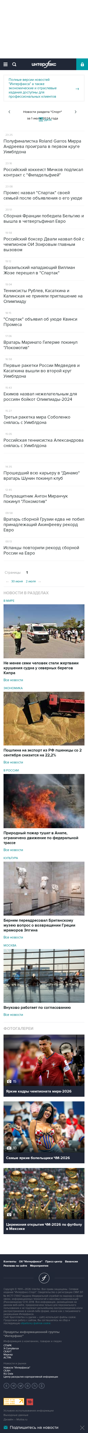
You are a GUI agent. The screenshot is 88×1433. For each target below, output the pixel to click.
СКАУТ (7, 1351)
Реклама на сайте (15, 1266)
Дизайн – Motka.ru (15, 1419)
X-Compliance (11, 1348)
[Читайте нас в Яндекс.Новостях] (7, 1386)
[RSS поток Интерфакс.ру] (35, 1386)
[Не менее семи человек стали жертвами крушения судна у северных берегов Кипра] (44, 657)
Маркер (8, 1354)
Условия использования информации (29, 1410)
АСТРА (7, 1357)
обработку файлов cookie (35, 1323)
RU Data (8, 1373)
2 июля (34, 581)
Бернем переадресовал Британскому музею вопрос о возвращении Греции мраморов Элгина (39, 925)
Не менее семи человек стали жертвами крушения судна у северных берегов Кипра (41, 668)
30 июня (14, 581)
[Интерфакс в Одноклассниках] (42, 1386)
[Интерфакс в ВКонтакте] (28, 1386)
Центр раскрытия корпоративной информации (31, 1376)
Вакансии (71, 1261)
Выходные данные (16, 1415)
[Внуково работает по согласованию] (44, 1002)
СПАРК (8, 1345)
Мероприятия (39, 1266)
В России (11, 770)
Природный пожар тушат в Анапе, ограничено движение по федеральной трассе (41, 838)
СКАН (7, 1370)
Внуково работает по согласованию (37, 1007)
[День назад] (9, 111)
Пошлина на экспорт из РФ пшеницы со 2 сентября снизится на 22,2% (43, 753)
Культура (11, 858)
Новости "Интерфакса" (17, 1367)
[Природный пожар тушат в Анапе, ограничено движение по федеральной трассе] (44, 827)
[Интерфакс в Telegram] (14, 1386)
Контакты (10, 1261)
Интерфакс (44, 64)
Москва (10, 945)
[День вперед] (76, 111)
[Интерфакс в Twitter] (21, 1386)
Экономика (13, 688)
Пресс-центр (53, 1261)
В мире (9, 601)
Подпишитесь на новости (34, 1427)
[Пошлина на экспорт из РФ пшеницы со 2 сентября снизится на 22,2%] (44, 744)
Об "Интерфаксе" (30, 1261)
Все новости (13, 680)
